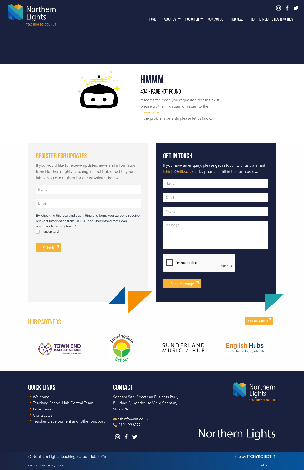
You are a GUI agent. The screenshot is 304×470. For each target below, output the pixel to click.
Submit (48, 248)
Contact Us (215, 19)
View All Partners (258, 321)
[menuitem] (153, 19)
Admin (264, 466)
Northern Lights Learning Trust (272, 19)
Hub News (237, 19)
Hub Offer (192, 19)
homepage (149, 112)
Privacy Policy (55, 466)
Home (152, 19)
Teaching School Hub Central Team (63, 403)
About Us (170, 19)
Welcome (41, 397)
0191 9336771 (130, 425)
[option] (59, 348)
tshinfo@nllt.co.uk (178, 172)
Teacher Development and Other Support (69, 421)
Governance (43, 409)
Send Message (182, 284)
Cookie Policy (36, 466)
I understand (50, 231)
